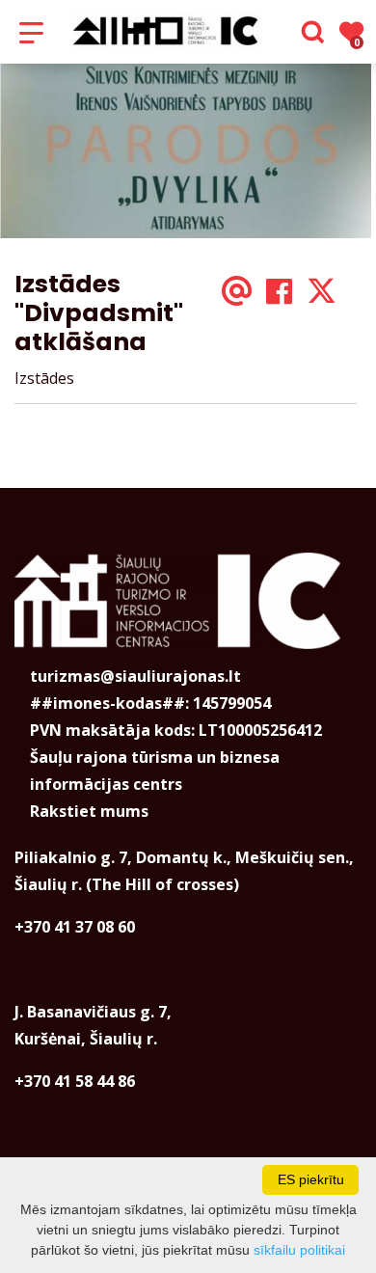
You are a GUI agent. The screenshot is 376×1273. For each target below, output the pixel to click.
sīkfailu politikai (299, 1250)
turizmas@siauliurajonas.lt (135, 676)
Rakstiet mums (89, 811)
